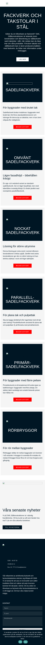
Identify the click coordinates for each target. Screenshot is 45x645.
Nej (25, 642)
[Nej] (41, 637)
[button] (41, 3)
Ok (20, 642)
